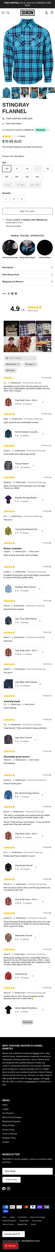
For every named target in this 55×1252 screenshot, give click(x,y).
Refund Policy (8, 1125)
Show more (27, 1022)
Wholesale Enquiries (11, 1121)
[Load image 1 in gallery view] (27, 51)
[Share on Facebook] (12, 293)
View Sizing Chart (10, 274)
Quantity (6, 193)
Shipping (18, 147)
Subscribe (11, 1180)
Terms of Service (9, 1134)
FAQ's (5, 1105)
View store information (13, 226)
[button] (11, 328)
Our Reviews (8, 1113)
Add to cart (27, 211)
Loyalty (5, 1109)
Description (7, 267)
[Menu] (3, 13)
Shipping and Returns (12, 281)
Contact (5, 1142)
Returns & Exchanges (12, 1117)
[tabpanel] (27, 691)
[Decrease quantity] (5, 199)
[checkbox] (10, 370)
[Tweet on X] (9, 293)
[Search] (9, 13)
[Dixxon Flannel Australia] (27, 13)
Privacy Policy (8, 1130)
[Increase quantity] (22, 199)
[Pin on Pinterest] (16, 293)
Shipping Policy (9, 1138)
